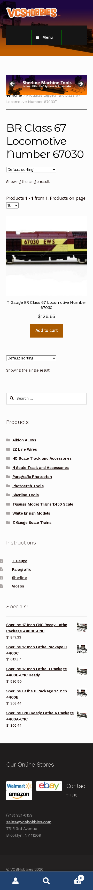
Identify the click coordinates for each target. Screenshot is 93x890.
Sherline (19, 577)
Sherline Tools (25, 495)
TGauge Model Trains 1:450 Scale (42, 504)
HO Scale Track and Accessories (42, 458)
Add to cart (46, 330)
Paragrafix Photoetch (32, 476)
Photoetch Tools (28, 486)
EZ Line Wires (24, 449)
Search (46, 881)
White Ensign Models (31, 513)
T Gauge (19, 561)
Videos (18, 586)
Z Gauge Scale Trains (31, 522)
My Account (15, 881)
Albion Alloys (24, 440)
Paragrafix (21, 569)
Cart (72, 876)
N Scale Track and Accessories (40, 467)
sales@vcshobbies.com (28, 821)
